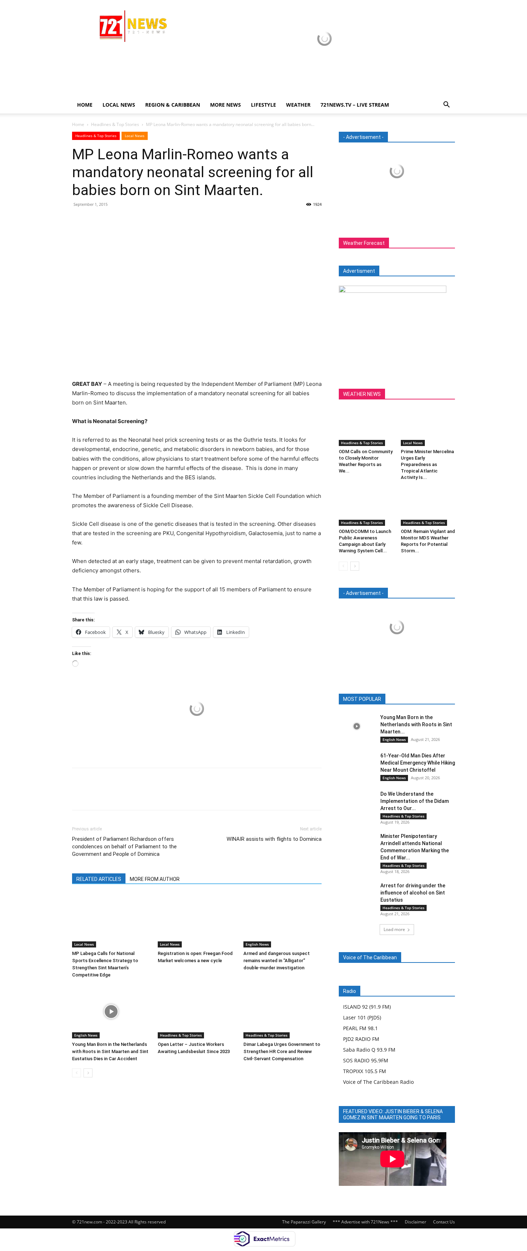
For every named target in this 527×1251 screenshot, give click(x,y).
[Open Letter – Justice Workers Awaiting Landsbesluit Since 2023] (197, 1011)
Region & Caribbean (172, 104)
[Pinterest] (112, 220)
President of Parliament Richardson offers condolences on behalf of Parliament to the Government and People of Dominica (124, 846)
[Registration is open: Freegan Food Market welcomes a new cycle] (197, 920)
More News (225, 104)
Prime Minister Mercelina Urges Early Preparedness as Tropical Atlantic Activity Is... (427, 464)
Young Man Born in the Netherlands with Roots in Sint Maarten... (416, 724)
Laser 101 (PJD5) (362, 1017)
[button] (446, 105)
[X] (96, 220)
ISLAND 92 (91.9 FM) (367, 1006)
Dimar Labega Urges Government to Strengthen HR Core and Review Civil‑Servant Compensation (281, 1051)
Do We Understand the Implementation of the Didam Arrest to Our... (414, 801)
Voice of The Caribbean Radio (378, 1081)
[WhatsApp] (129, 220)
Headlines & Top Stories (115, 124)
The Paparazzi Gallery (304, 1222)
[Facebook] (79, 220)
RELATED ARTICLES (98, 879)
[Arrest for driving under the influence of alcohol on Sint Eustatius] (357, 894)
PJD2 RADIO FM (361, 1039)
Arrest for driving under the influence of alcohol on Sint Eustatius (412, 893)
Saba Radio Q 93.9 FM (369, 1049)
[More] (145, 220)
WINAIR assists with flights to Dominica (274, 839)
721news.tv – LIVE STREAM (355, 104)
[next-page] (88, 1072)
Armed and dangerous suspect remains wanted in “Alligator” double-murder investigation (276, 960)
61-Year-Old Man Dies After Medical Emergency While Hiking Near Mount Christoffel (417, 763)
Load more (394, 929)
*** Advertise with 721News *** (365, 1222)
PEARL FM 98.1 (360, 1028)
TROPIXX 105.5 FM (364, 1071)
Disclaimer (415, 1222)
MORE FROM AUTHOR (155, 879)
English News (257, 944)
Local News (119, 104)
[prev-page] (76, 1072)
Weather (298, 104)
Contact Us (444, 1222)
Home (84, 104)
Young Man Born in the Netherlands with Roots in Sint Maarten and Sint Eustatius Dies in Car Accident (110, 1051)
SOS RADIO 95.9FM (365, 1060)
